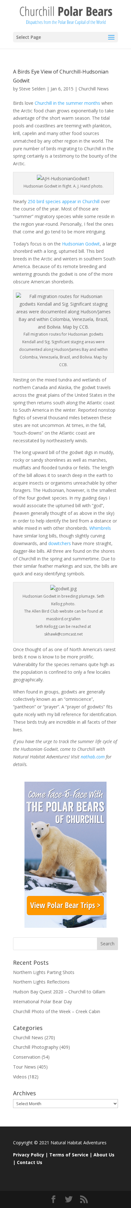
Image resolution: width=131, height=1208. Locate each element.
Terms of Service (68, 1155)
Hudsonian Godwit (81, 244)
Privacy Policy (28, 1155)
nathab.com (93, 757)
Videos (20, 1077)
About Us (103, 1155)
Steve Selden (32, 89)
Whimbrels (100, 528)
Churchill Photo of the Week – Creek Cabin (56, 1011)
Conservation (26, 1057)
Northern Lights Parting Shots (43, 972)
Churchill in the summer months (67, 103)
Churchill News (94, 89)
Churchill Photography (35, 1047)
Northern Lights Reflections (41, 982)
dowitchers (59, 543)
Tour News (24, 1067)
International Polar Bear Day (42, 1001)
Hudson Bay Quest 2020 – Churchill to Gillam (59, 992)
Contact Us (29, 1162)
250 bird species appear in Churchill (64, 201)
